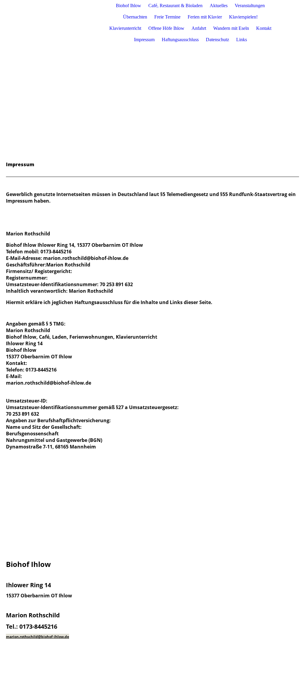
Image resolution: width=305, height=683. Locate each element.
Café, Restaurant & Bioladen (175, 5)
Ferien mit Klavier (205, 16)
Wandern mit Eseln (231, 28)
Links (241, 39)
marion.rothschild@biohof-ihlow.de (37, 636)
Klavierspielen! (243, 16)
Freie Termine (167, 16)
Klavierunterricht (125, 28)
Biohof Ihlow (128, 5)
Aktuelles (219, 5)
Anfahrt (199, 28)
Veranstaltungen (250, 5)
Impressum (144, 39)
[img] (67, 23)
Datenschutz (217, 39)
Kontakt (263, 28)
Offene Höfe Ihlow (166, 28)
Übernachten (135, 16)
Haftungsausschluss (180, 39)
